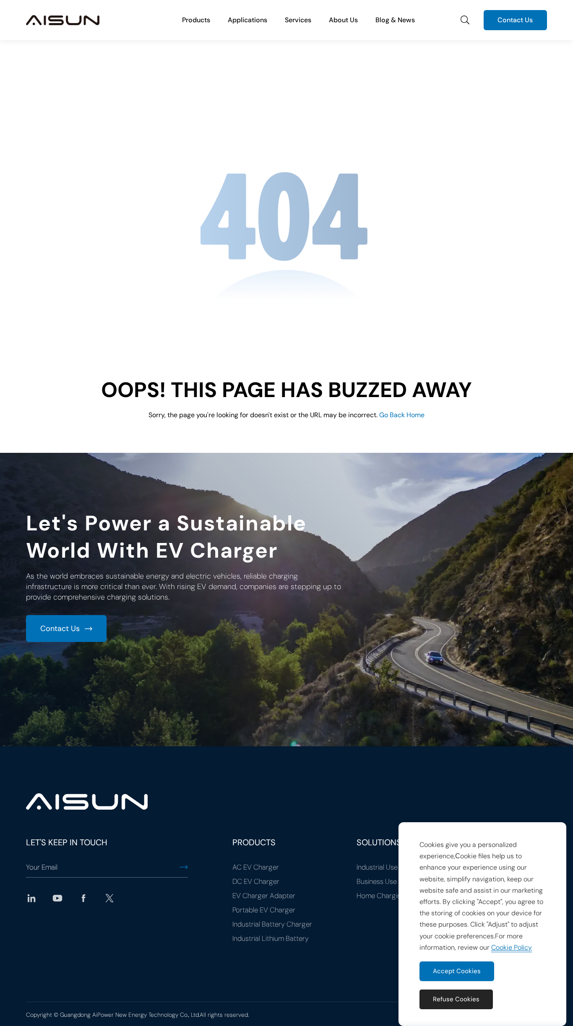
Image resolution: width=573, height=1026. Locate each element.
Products (196, 20)
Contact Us (515, 20)
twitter (109, 898)
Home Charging (381, 895)
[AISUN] (62, 20)
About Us (343, 20)
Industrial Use (377, 867)
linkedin (31, 898)
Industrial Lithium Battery (270, 938)
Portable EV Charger (263, 909)
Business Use (377, 881)
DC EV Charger (255, 881)
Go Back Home (402, 414)
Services (298, 20)
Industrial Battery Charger (272, 924)
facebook (83, 898)
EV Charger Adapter (263, 895)
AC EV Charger (255, 867)
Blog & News (395, 20)
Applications (247, 20)
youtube (57, 898)
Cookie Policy (511, 947)
